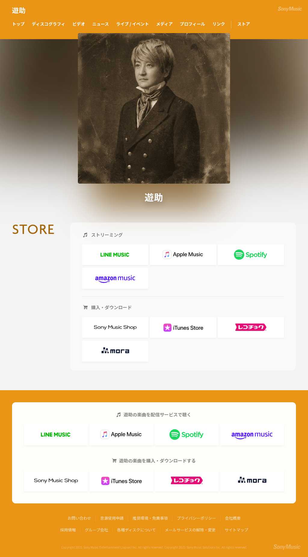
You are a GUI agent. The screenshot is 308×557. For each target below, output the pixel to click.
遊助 (19, 11)
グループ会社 (96, 530)
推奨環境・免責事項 (150, 518)
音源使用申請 (112, 518)
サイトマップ (236, 530)
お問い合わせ (79, 518)
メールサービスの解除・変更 (190, 530)
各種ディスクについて (136, 530)
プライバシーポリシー (196, 518)
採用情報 (68, 530)
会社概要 (233, 518)
